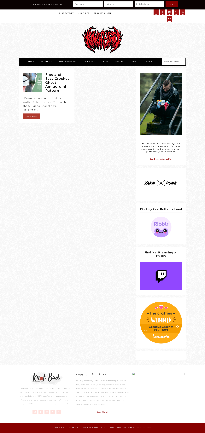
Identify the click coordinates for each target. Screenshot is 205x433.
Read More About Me (160, 159)
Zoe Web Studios (144, 428)
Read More (31, 116)
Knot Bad (102, 40)
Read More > (102, 412)
